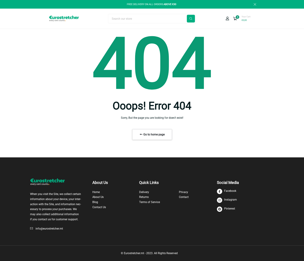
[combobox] (152, 18)
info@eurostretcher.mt (49, 228)
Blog (95, 202)
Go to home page (154, 134)
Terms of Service (149, 202)
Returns (144, 197)
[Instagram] (227, 200)
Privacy (183, 192)
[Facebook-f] (226, 191)
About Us (98, 197)
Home (96, 192)
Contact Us (99, 207)
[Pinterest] (226, 209)
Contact (184, 197)
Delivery (144, 192)
